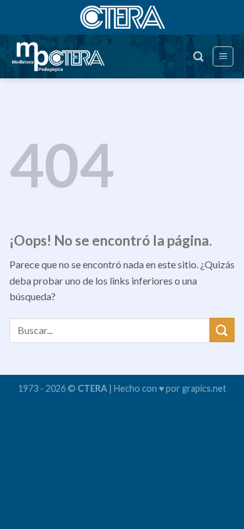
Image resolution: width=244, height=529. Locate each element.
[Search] (198, 57)
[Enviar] (222, 330)
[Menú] (223, 56)
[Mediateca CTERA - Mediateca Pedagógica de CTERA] (65, 56)
